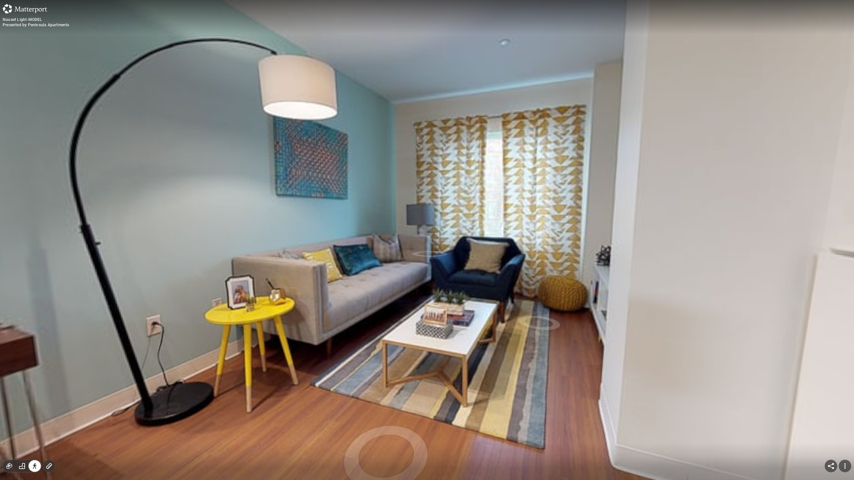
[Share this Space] (831, 466)
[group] (22, 466)
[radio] (9, 466)
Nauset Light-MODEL (22, 19)
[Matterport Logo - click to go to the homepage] (24, 9)
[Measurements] (49, 466)
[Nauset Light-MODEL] (427, 240)
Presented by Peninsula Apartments (36, 25)
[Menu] (845, 466)
